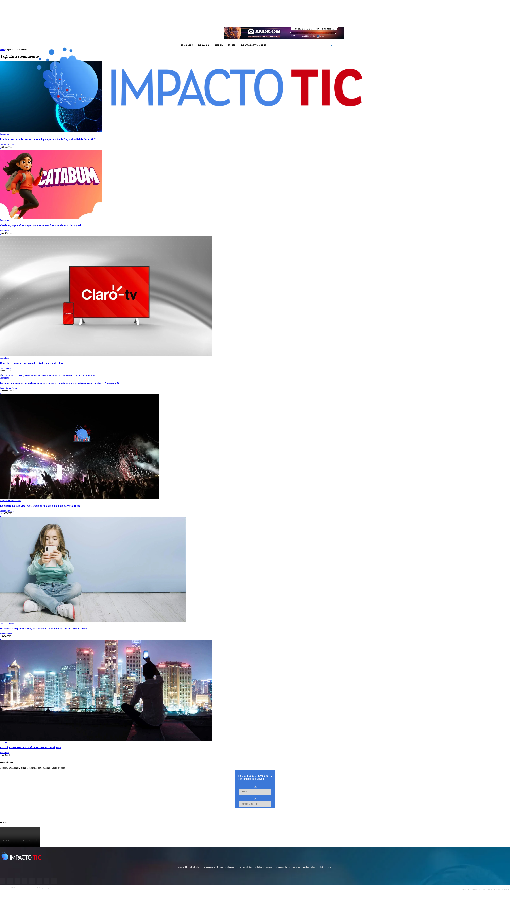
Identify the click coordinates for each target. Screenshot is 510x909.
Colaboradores (6, 368)
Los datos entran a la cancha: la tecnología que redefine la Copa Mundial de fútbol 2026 (48, 139)
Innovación (4, 134)
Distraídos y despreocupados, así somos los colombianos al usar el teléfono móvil (43, 628)
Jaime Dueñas (6, 634)
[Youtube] (316, 21)
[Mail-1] (323, 21)
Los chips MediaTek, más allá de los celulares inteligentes (30, 747)
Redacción (4, 230)
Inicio (2, 49)
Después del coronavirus (10, 500)
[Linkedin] (312, 21)
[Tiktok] (320, 21)
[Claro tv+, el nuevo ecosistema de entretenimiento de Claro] (106, 355)
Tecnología (4, 358)
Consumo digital (7, 623)
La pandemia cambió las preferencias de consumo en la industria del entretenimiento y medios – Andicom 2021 (60, 382)
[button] (332, 45)
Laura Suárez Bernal (8, 388)
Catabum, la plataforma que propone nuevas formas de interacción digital (40, 225)
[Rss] (327, 21)
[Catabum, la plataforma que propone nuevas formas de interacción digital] (51, 218)
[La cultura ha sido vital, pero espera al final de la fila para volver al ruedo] (79, 498)
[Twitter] (309, 21)
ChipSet (3, 742)
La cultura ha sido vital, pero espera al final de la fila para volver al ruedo (40, 505)
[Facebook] (302, 21)
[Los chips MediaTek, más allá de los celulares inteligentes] (106, 740)
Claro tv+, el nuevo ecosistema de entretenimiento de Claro (32, 363)
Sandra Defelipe (7, 144)
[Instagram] (305, 21)
